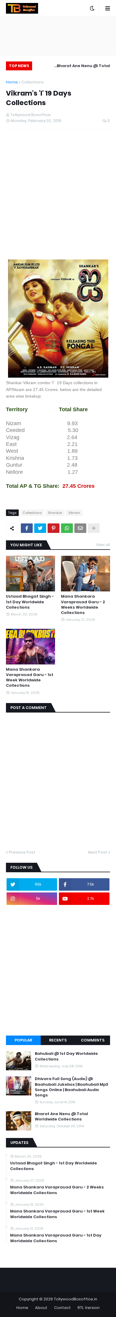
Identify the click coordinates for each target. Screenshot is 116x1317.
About (41, 1307)
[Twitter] (40, 528)
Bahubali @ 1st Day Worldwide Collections (66, 1056)
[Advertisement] (58, 199)
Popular (23, 1040)
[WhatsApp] (67, 528)
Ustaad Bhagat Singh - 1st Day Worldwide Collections (30, 602)
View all (103, 544)
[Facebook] (27, 528)
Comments (92, 1040)
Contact (62, 1307)
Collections (32, 82)
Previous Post (22, 852)
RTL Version (89, 1307)
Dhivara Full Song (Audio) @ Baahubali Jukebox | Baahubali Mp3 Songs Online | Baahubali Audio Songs (71, 1087)
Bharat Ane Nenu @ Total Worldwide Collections (83, 66)
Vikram (74, 512)
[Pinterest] (53, 528)
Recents (58, 1040)
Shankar (55, 512)
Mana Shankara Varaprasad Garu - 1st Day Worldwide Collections (55, 1238)
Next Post (97, 852)
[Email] (80, 528)
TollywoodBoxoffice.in (75, 1299)
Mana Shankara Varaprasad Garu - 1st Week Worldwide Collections (29, 677)
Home (12, 82)
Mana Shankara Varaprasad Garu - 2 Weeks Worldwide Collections (83, 604)
